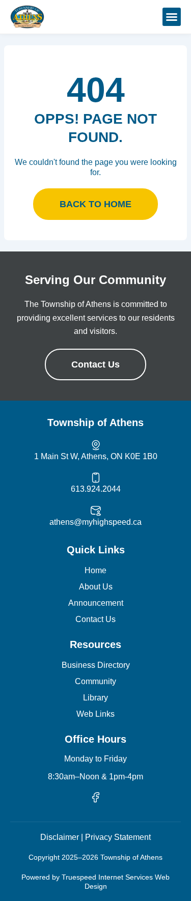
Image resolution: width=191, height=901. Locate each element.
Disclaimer (59, 837)
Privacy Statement (118, 837)
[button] (171, 17)
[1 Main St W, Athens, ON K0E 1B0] (95, 444)
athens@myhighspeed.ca (95, 522)
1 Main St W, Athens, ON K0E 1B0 (95, 456)
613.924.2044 (96, 489)
